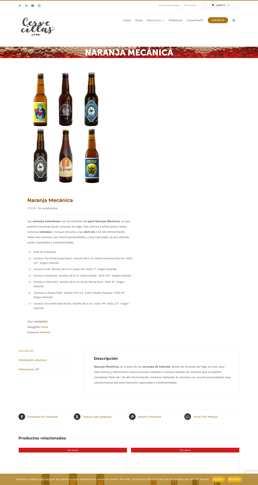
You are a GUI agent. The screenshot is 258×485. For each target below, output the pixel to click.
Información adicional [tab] (32, 360)
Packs (44, 327)
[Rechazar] (253, 479)
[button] (234, 20)
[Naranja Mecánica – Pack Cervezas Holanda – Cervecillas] (72, 127)
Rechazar (234, 479)
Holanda (45, 332)
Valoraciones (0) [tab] (29, 369)
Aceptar (218, 479)
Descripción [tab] (26, 350)
